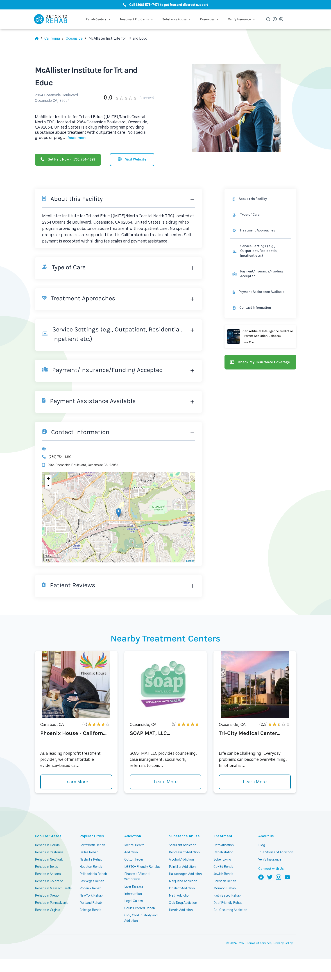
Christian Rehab (224, 881)
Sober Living (222, 859)
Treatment (222, 836)
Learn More (76, 782)
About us (266, 836)
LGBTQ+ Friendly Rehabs (142, 866)
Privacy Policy (283, 943)
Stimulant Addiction (182, 845)
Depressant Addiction (184, 852)
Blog (261, 845)
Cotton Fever (133, 859)
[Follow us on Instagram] (278, 877)
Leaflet (190, 560)
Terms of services (259, 943)
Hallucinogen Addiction (185, 874)
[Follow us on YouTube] (287, 877)
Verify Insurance (269, 859)
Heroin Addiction (181, 910)
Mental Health (134, 845)
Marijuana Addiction (183, 881)
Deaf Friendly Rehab (228, 902)
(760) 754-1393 (60, 457)
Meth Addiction (179, 895)
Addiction (132, 836)
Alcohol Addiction (181, 859)
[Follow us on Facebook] (261, 877)
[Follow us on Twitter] (269, 877)
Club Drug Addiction (183, 902)
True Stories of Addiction (275, 852)
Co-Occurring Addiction (230, 910)
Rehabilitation (223, 852)
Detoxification (223, 845)
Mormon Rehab (224, 888)
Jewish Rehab (223, 874)
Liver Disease (133, 886)
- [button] (48, 485)
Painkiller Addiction (182, 866)
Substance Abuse (184, 836)
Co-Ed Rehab (223, 866)
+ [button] (48, 478)
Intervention (133, 893)
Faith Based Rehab (227, 895)
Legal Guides (133, 901)
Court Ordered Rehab (139, 908)
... (74, 138)
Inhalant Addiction (182, 888)
